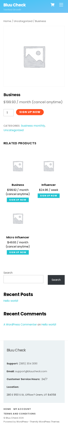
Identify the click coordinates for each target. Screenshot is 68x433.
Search (8, 273)
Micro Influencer (17, 237)
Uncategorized (23, 21)
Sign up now (29, 112)
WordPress (22, 421)
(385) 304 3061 (28, 363)
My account (22, 409)
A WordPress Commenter (20, 324)
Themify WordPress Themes (44, 421)
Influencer (48, 185)
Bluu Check (12, 417)
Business (18, 185)
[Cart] (52, 4)
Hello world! (10, 301)
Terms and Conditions (19, 413)
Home (7, 21)
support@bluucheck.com (31, 371)
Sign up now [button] (17, 199)
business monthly (33, 126)
